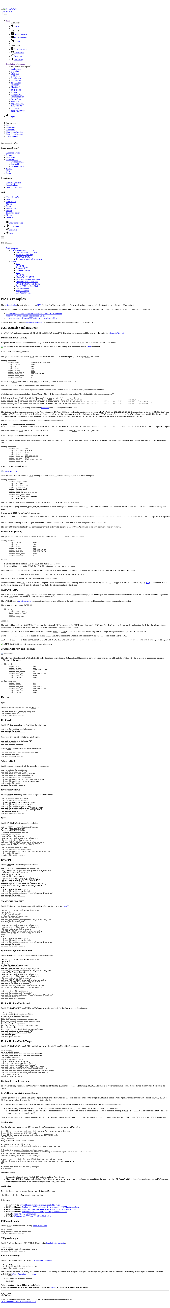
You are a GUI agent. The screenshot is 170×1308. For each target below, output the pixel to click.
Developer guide (17, 166)
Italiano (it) (15, 85)
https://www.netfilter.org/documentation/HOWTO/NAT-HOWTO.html (34, 313)
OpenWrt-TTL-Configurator (24, 1214)
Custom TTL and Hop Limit (27, 286)
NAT (18, 264)
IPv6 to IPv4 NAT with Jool (27, 282)
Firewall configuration (14, 132)
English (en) (16, 69)
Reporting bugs (12, 185)
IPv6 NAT (20, 266)
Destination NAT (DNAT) (26, 252)
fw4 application (11, 305)
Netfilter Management (34, 322)
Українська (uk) (17, 103)
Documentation (12, 127)
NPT (18, 273)
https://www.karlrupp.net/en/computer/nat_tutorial (25, 316)
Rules (8, 199)
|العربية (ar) (15, 71)
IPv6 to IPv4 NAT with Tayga (28, 284)
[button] (8, 20)
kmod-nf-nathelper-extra (55, 1243)
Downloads (10, 157)
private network (24, 601)
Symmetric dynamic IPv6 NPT (28, 279)
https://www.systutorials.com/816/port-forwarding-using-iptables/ (31, 318)
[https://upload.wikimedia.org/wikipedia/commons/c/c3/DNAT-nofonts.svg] (9, 471)
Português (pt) (16, 94)
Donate (9, 206)
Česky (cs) (15, 74)
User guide (10, 130)
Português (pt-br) (17, 97)
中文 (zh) (15, 108)
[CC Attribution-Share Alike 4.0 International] (6, 1295)
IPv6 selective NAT (23, 270)
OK (9, 1274)
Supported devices (13, 153)
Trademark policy (13, 213)
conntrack (45, 408)
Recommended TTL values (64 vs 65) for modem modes (44, 1212)
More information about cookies (24, 1274)
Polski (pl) (15, 92)
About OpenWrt (12, 197)
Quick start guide (17, 162)
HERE (53, 1287)
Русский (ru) (16, 99)
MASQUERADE (23, 257)
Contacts (9, 217)
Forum (8, 173)
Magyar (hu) (16, 82)
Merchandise (11, 208)
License (9, 215)
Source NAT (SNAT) (24, 255)
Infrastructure (11, 202)
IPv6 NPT (20, 275)
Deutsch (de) (16, 76)
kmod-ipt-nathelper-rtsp (43, 1260)
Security (9, 168)
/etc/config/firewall (116, 333)
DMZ (88, 347)
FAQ (8, 171)
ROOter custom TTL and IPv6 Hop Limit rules (32, 1216)
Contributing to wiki (14, 187)
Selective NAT (22, 268)
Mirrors (9, 204)
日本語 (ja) (15, 87)
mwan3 (65, 906)
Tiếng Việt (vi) (16, 106)
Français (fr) (16, 80)
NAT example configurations (22, 250)
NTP (147, 583)
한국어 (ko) (16, 90)
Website (9, 211)
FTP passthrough (22, 288)
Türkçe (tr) (15, 101)
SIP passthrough (22, 291)
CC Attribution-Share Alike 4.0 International (18, 1302)
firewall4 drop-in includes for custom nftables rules (40, 1205)
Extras (13, 261)
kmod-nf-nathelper (40, 1226)
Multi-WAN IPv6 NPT (25, 277)
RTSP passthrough (23, 293)
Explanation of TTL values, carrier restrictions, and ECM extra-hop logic (50, 1207)
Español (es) (16, 78)
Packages (9, 155)
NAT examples (12, 136)
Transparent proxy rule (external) (29, 259)
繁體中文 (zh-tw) (18, 111)
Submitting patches (13, 183)
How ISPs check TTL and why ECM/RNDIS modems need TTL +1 (49, 1209)
